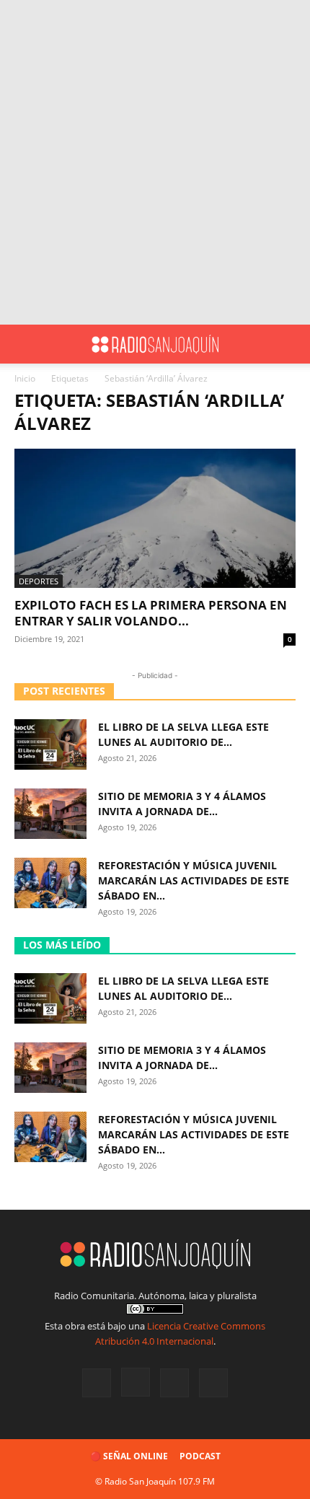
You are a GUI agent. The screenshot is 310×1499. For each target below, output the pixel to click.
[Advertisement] (155, 162)
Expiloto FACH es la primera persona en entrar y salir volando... (150, 613)
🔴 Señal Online (129, 1456)
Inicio (24, 378)
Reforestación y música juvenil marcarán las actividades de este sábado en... (193, 880)
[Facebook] (96, 1382)
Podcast (200, 1456)
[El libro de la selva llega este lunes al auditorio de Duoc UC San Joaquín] (50, 744)
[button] (24, 344)
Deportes (38, 581)
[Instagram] (135, 1382)
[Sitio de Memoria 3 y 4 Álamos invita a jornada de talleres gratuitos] (50, 813)
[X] (174, 1382)
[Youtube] (213, 1382)
